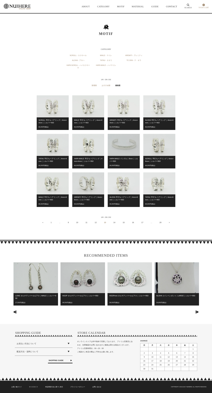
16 (133, 222)
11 (86, 222)
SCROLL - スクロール (78, 55)
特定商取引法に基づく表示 (54, 387)
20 (160, 222)
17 (142, 222)
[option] (35, 285)
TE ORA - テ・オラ (133, 60)
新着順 (94, 85)
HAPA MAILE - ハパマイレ (106, 65)
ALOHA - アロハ (78, 60)
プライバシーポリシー (77, 387)
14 (114, 222)
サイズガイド (33, 387)
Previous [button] (15, 312)
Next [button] (197, 312)
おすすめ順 (106, 85)
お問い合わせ (96, 387)
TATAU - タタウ (106, 60)
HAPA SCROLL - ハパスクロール (78, 66)
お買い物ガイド (16, 387)
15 (124, 222)
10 (77, 222)
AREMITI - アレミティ (133, 55)
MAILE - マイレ (106, 55)
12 (96, 222)
